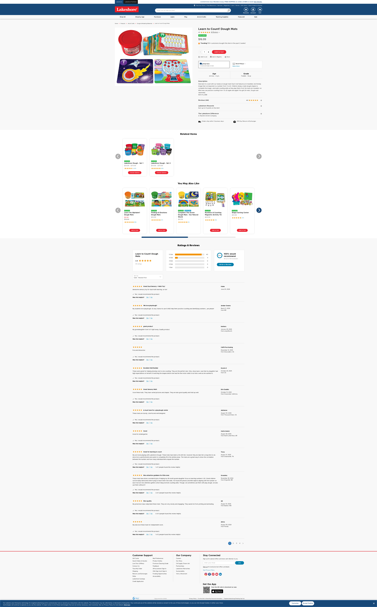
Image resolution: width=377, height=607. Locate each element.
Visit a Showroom (181, 573)
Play (185, 17)
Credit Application (138, 581)
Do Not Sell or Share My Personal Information (210, 598)
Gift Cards (244, 5)
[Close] (374, 603)
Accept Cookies (308, 603)
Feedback (156, 566)
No (151, 297)
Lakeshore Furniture (130, 1)
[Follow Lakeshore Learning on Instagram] (205, 574)
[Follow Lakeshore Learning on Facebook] (209, 574)
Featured (241, 17)
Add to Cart (219, 52)
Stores (237, 5)
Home (116, 23)
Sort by (136, 275)
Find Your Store (200, 5)
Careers (178, 558)
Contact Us (136, 566)
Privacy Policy (193, 598)
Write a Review (225, 264)
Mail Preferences (158, 558)
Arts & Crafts (201, 17)
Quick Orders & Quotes (255, 5)
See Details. (258, 2)
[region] (188, 603)
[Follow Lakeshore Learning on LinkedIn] (220, 574)
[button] (253, 10)
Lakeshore (119, 1)
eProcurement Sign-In (159, 568)
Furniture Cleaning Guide (160, 563)
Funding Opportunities (160, 573)
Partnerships (180, 566)
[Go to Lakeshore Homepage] (127, 9)
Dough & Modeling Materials (144, 23)
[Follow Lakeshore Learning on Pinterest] (213, 574)
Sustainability (180, 571)
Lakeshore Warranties (183, 568)
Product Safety (157, 561)
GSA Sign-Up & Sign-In (160, 571)
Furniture (157, 17)
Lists (232, 5)
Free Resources (211, 5)
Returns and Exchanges (140, 573)
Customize (295, 603)
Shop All (123, 17)
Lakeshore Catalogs (139, 579)
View (156, 598)
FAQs (134, 576)
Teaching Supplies (222, 17)
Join (239, 563)
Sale (255, 17)
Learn (172, 17)
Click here (127, 605)
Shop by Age (139, 17)
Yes (147, 297)
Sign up (205, 567)
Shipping (135, 571)
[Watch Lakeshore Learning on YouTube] (216, 574)
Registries (227, 5)
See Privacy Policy (209, 570)
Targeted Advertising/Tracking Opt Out (234, 598)
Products (123, 23)
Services (219, 5)
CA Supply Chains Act (183, 563)
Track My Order (137, 568)
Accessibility (157, 576)
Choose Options (134, 172)
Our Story (179, 561)
